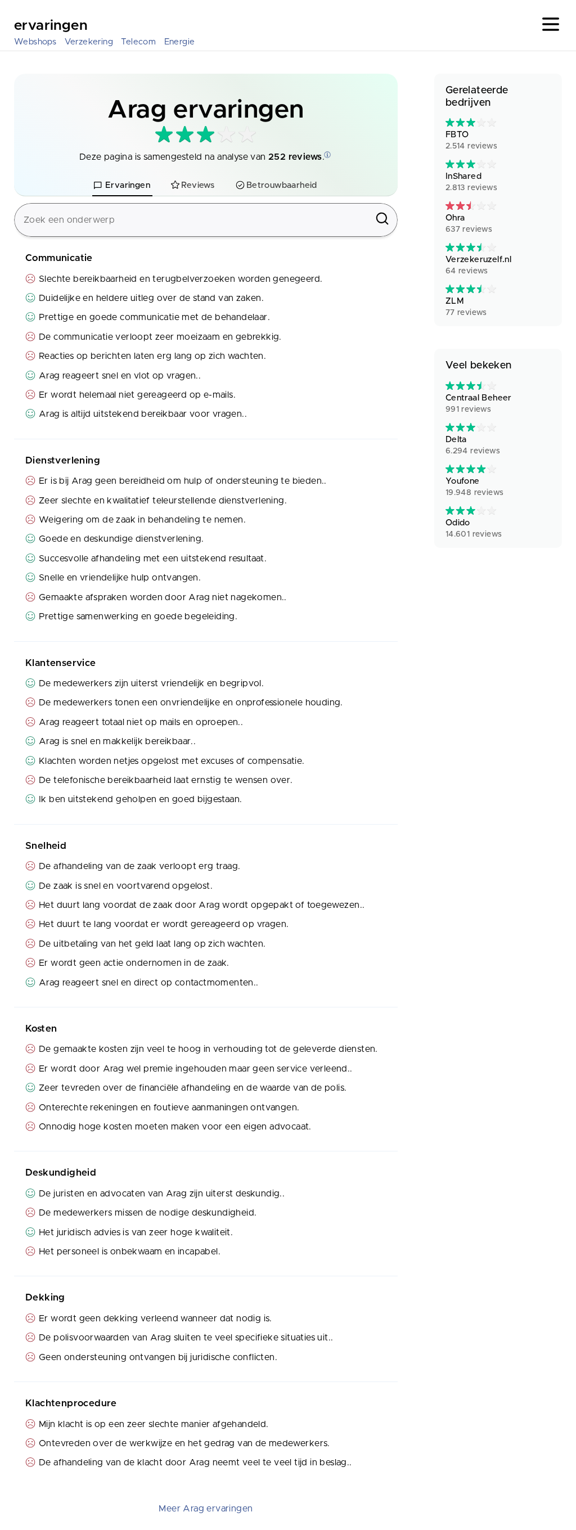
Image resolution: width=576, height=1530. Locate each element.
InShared (471, 182)
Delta (473, 445)
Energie (179, 42)
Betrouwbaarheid (281, 185)
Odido (474, 528)
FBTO (471, 140)
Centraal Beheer (479, 403)
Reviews (197, 185)
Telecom (138, 42)
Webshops (35, 42)
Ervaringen (50, 25)
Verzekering (89, 42)
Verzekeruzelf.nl (478, 265)
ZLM (466, 307)
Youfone (475, 487)
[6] (471, 122)
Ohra (469, 223)
